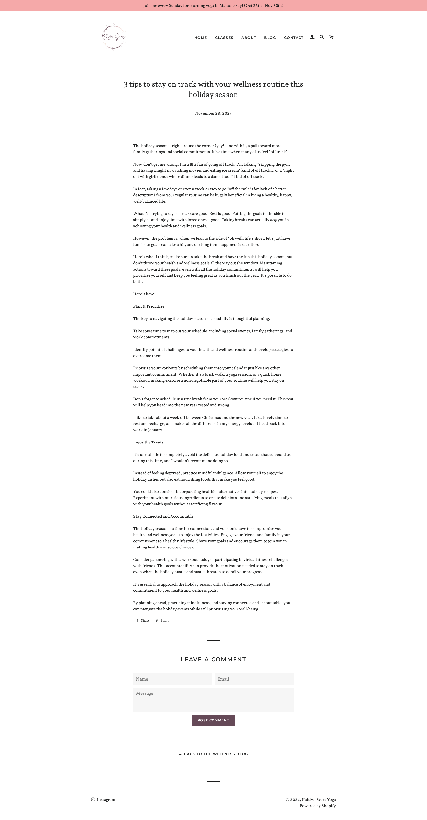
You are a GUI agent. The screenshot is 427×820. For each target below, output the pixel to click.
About (248, 37)
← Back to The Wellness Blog (213, 754)
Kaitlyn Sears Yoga (319, 799)
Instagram (105, 799)
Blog (270, 37)
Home (200, 37)
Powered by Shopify (318, 805)
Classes (224, 37)
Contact (294, 37)
